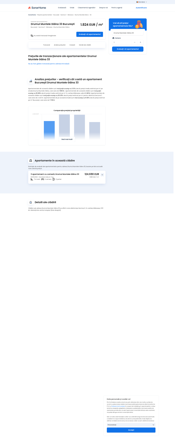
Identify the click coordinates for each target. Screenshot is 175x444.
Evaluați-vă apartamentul (89, 34)
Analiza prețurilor (60, 45)
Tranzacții (46, 45)
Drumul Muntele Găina (82, 15)
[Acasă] (37, 8)
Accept (131, 430)
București (56, 15)
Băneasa (70, 15)
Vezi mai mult (67, 139)
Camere (118, 38)
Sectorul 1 (63, 15)
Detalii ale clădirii (85, 45)
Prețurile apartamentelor (44, 15)
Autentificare (141, 8)
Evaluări (72, 45)
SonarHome (32, 15)
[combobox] (127, 33)
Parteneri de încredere (118, 406)
